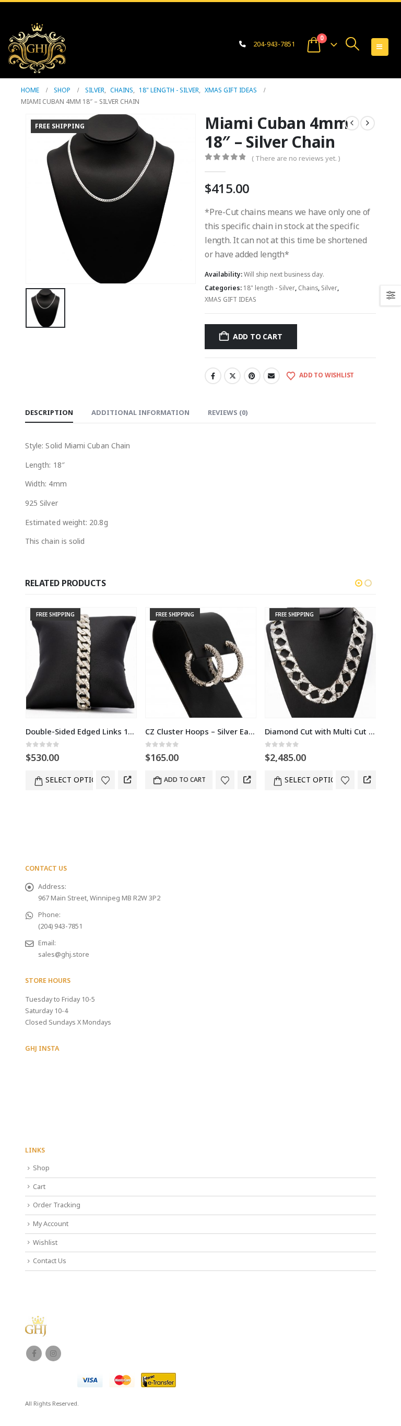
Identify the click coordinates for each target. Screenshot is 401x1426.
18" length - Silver (269, 287)
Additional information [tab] (140, 412)
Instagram (53, 1353)
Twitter (232, 375)
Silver (329, 287)
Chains (308, 287)
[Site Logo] (37, 48)
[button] (353, 44)
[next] (367, 123)
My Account (50, 1223)
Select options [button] (69, 780)
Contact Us (49, 1260)
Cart (39, 1186)
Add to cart (257, 336)
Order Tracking (56, 1205)
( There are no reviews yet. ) (296, 158)
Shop (41, 1167)
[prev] (352, 123)
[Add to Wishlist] (105, 779)
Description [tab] (49, 412)
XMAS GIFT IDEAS (230, 299)
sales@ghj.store (63, 954)
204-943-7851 (274, 44)
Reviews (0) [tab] (228, 412)
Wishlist (45, 1242)
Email (271, 375)
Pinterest (252, 375)
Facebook (213, 375)
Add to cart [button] (185, 779)
